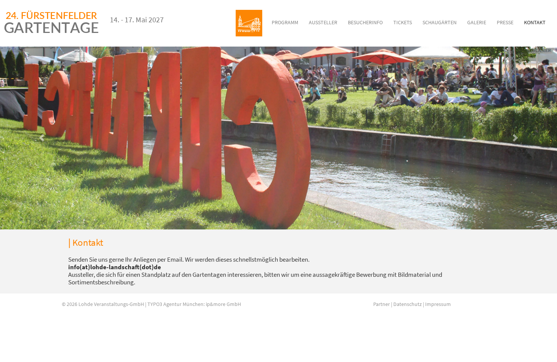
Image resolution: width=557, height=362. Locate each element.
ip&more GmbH (223, 304)
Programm (285, 22)
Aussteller (323, 22)
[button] (42, 138)
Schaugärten (439, 22)
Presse (505, 22)
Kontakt (535, 22)
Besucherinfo (365, 22)
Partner (381, 304)
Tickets (402, 22)
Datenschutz (407, 304)
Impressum (438, 304)
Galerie (476, 22)
